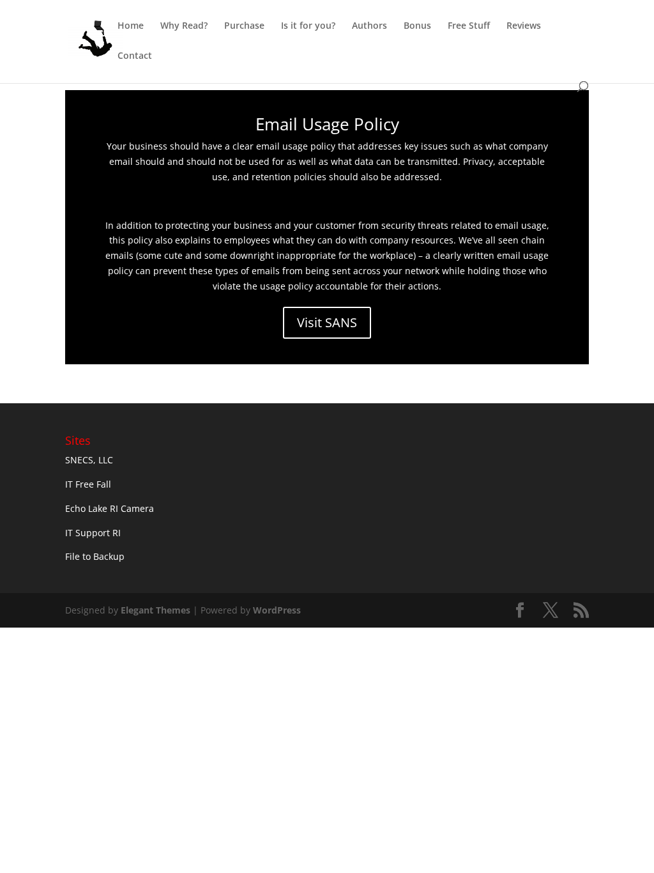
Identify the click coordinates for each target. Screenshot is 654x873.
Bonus (417, 26)
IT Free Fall (88, 484)
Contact (135, 56)
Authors (369, 26)
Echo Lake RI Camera (109, 508)
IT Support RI (93, 533)
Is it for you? (308, 26)
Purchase (244, 26)
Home (131, 26)
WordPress (277, 610)
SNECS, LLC (89, 460)
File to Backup (95, 556)
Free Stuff (469, 26)
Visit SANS (327, 322)
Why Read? (184, 26)
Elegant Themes (155, 610)
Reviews (523, 26)
